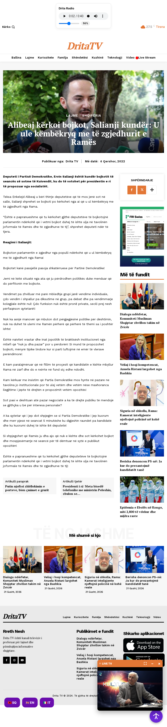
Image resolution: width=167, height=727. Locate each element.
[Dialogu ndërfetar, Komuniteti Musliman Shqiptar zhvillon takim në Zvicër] (142, 296)
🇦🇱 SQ (12, 702)
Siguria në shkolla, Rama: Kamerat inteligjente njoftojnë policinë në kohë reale (139, 417)
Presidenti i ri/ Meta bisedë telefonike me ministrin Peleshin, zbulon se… (87, 490)
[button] (9, 27)
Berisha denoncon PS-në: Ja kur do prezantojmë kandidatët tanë (141, 465)
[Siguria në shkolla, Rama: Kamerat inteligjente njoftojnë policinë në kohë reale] (142, 393)
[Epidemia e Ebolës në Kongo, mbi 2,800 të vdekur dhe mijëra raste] (142, 489)
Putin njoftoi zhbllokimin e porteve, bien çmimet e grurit (27, 488)
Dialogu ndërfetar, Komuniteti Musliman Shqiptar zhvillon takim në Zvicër (140, 320)
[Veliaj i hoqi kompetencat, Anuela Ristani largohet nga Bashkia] (142, 347)
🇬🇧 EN (30, 702)
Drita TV (72, 161)
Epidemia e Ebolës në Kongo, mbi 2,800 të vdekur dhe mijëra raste (141, 511)
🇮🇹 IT (46, 702)
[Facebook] (131, 190)
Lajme (72, 115)
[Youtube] (22, 660)
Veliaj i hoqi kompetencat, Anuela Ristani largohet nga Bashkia (141, 369)
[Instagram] (14, 660)
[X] (141, 190)
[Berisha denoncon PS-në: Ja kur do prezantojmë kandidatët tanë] (142, 443)
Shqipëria (91, 115)
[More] (152, 190)
